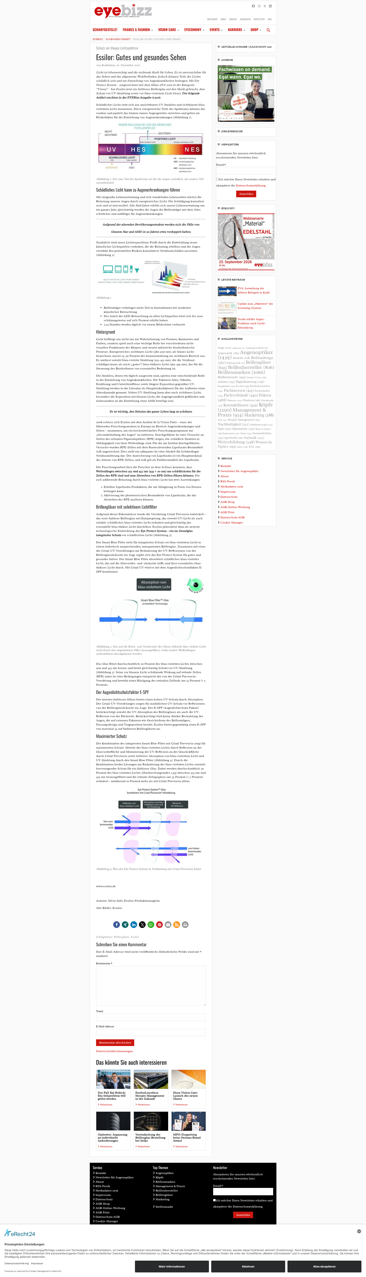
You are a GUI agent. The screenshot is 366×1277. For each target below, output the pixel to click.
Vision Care (167, 29)
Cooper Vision (256, 377)
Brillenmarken (241, 372)
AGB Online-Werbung (235, 507)
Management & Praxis (242, 412)
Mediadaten (245, 19)
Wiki (270, 19)
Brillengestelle (235, 363)
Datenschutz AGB (232, 517)
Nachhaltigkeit (233, 424)
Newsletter (259, 19)
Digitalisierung (250, 382)
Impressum (228, 492)
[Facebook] (253, 6)
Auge (224, 348)
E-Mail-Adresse (105, 1026)
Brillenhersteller (251, 367)
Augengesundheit (118, 39)
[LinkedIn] (270, 6)
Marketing (259, 415)
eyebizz (98, 39)
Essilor (135, 937)
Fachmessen (239, 390)
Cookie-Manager (231, 522)
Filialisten (252, 400)
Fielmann (234, 400)
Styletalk (254, 438)
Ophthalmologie (261, 424)
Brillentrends (232, 377)
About (223, 19)
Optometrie (243, 429)
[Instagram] (259, 6)
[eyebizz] (123, 12)
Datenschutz (228, 497)
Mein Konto (212, 19)
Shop (254, 29)
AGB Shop (227, 502)
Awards (241, 358)
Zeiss (242, 446)
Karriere (235, 29)
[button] (116, 924)
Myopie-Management (243, 419)
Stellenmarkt (164, 1207)
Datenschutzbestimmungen (114, 1051)
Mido (222, 420)
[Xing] (265, 6)
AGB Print (227, 512)
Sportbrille (233, 438)
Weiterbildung (236, 442)
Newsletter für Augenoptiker (239, 471)
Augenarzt (238, 348)
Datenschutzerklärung (251, 185)
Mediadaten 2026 (231, 486)
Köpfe (160, 1177)
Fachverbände (241, 395)
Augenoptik (228, 353)
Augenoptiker (245, 355)
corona (226, 382)
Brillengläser (121, 937)
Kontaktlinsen (240, 405)
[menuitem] (105, 30)
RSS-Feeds (227, 481)
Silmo (246, 433)
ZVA (254, 447)
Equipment (226, 386)
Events (215, 29)
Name (99, 1011)
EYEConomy (192, 29)
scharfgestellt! (105, 29)
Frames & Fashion (136, 29)
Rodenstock (231, 433)
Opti (224, 429)
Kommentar (104, 963)
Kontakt (233, 19)
